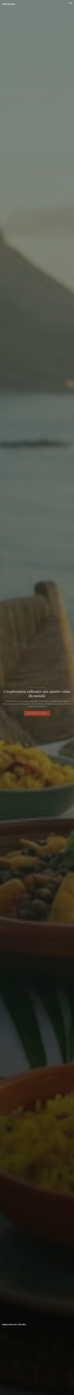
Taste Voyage (8, 3)
